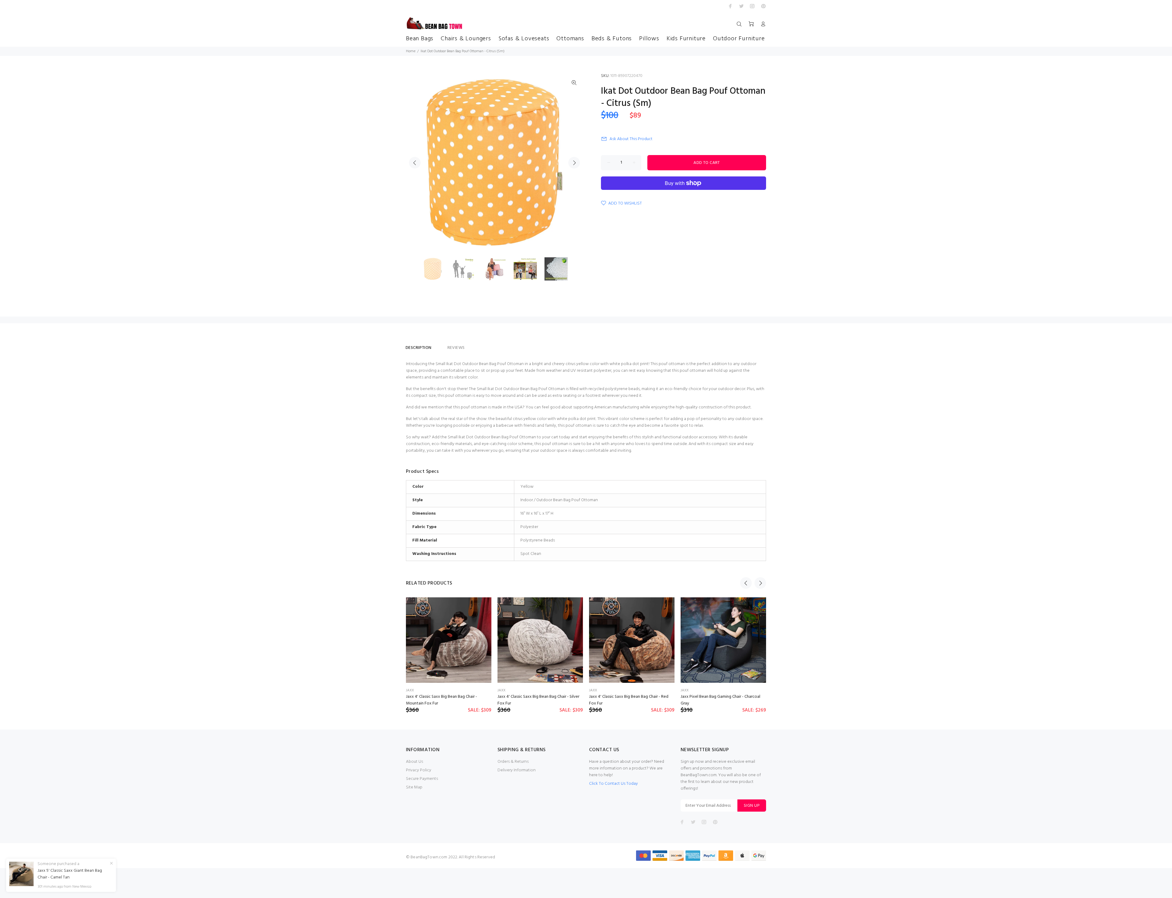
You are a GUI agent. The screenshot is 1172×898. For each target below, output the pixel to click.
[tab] (439, 345)
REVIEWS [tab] (456, 347)
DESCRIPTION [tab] (419, 347)
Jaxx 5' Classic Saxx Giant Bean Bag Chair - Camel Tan (70, 874)
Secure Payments (422, 778)
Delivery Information (516, 770)
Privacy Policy (418, 770)
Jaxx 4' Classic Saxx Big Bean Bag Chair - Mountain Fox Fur (441, 700)
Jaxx (410, 690)
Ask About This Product (631, 139)
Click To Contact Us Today (613, 783)
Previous (415, 162)
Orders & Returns (513, 761)
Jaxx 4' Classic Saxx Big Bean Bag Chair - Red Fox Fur (628, 700)
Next (574, 162)
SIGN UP (752, 805)
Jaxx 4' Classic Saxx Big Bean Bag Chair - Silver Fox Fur (538, 700)
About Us (414, 761)
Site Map (414, 787)
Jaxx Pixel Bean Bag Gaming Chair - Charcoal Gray (720, 700)
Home (410, 51)
